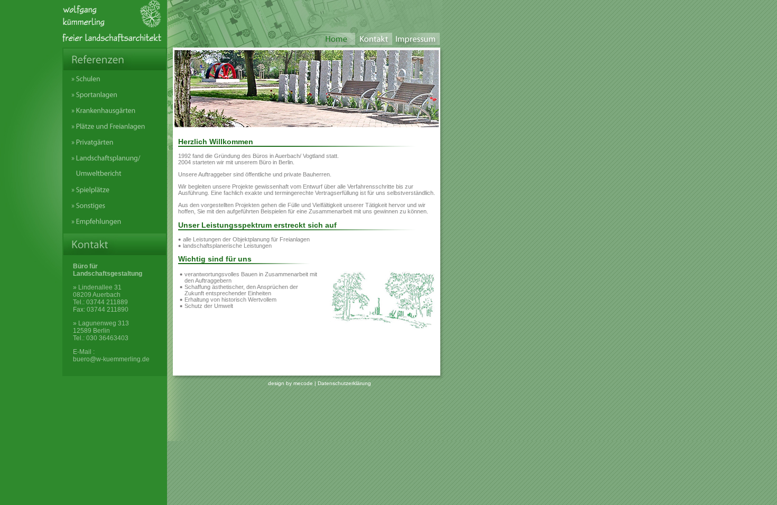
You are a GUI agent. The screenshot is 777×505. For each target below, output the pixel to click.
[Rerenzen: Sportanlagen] (114, 99)
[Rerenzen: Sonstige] (114, 209)
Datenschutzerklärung (344, 383)
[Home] (336, 42)
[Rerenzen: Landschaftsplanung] (114, 178)
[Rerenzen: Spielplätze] (114, 194)
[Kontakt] (373, 42)
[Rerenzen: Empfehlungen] (114, 225)
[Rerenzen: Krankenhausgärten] (114, 114)
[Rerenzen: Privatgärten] (114, 146)
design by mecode (290, 383)
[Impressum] (416, 42)
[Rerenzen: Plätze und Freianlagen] (114, 130)
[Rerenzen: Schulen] (114, 83)
